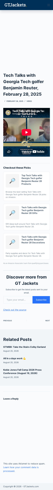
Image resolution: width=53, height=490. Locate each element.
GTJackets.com (31, 486)
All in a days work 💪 (14, 358)
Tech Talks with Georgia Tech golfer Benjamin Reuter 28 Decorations (33, 240)
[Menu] (48, 5)
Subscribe (41, 299)
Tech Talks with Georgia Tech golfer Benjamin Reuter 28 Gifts (33, 210)
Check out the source (14, 309)
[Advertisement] (26, 37)
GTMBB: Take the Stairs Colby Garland (24, 347)
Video (29, 101)
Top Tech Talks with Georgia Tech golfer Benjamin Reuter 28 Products (31, 179)
